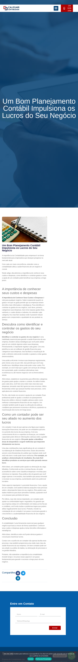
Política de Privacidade (43, 659)
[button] (56, 8)
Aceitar (30, 659)
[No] (74, 656)
